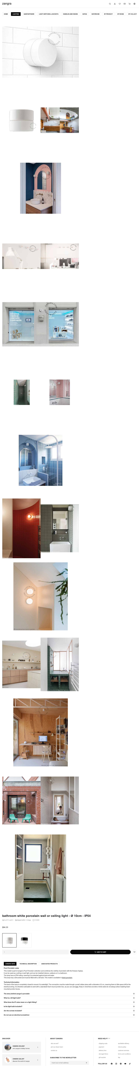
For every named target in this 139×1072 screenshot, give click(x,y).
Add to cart (101, 952)
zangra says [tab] (10, 964)
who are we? (55, 1043)
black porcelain (67, 977)
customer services (123, 1050)
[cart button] (129, 4)
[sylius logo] (6, 3)
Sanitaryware (29, 14)
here (76, 987)
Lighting (16, 14)
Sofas (84, 14)
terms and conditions (124, 1054)
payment (101, 1047)
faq (119, 1057)
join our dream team (57, 1047)
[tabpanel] (69, 992)
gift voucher (102, 1057)
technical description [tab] (28, 964)
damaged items (103, 1054)
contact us (54, 1050)
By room (120, 14)
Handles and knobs (70, 14)
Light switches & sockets (48, 14)
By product (108, 14)
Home (6, 14)
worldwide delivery (123, 1043)
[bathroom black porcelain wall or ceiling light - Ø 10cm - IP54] (24, 940)
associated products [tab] (49, 964)
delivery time (102, 1050)
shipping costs (103, 1043)
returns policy (122, 1047)
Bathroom (95, 14)
